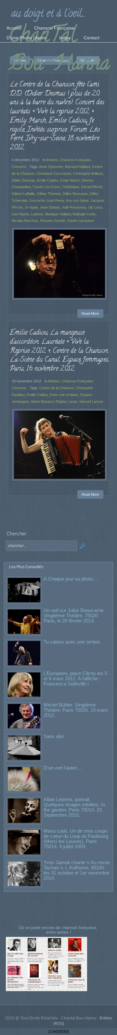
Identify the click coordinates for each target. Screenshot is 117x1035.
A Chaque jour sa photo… (71, 578)
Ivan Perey (55, 200)
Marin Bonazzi (42, 401)
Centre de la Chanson (56, 388)
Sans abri (54, 736)
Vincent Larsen (91, 401)
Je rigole (31, 207)
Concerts (19, 167)
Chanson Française (75, 160)
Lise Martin (20, 214)
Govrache (37, 200)
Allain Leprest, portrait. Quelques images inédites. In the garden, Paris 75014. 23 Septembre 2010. (74, 807)
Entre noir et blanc (64, 395)
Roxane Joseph (52, 221)
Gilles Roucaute (75, 194)
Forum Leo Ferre (46, 187)
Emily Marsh (70, 180)
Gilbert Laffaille (23, 194)
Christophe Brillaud (88, 173)
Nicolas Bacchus (25, 221)
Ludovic (37, 214)
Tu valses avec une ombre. (72, 642)
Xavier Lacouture (80, 221)
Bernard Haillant (77, 167)
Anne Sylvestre (51, 167)
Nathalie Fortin (84, 214)
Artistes (52, 160)
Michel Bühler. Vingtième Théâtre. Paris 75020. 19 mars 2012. (76, 710)
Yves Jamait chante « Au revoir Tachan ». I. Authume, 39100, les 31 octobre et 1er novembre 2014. (77, 870)
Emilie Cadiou (47, 180)
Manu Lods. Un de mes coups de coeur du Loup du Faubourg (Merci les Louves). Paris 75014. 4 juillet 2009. (76, 838)
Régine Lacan (66, 401)
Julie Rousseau (74, 207)
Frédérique (70, 187)
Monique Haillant (58, 214)
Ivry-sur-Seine (77, 200)
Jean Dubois (50, 207)
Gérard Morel (91, 187)
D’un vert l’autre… (63, 768)
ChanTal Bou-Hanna (59, 51)
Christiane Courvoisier (53, 173)
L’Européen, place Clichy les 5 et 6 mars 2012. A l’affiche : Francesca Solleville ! (75, 678)
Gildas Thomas (49, 194)
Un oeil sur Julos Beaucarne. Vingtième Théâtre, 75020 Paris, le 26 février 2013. (74, 615)
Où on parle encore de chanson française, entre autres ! (58, 930)
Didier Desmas (23, 180)
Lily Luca (95, 207)
